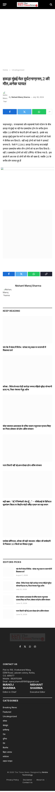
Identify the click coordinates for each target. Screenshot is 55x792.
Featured (7, 712)
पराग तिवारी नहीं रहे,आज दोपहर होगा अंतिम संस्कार (22, 465)
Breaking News (10, 707)
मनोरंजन (6, 756)
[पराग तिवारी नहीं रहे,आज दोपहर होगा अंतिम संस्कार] (27, 448)
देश (4, 743)
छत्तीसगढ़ (6, 730)
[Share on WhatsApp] (39, 111)
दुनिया (5, 738)
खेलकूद (5, 725)
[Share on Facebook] (10, 111)
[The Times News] (27, 4)
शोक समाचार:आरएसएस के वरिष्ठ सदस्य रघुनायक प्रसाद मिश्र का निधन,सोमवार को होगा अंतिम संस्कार (27, 427)
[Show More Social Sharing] (49, 111)
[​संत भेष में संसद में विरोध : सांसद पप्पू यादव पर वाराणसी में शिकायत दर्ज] (27, 329)
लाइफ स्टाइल (7, 761)
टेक (4, 734)
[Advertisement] (27, 39)
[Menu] (4, 4)
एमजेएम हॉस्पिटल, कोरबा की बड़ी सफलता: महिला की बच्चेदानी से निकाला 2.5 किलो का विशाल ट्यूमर (27, 542)
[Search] (50, 4)
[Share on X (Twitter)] (24, 111)
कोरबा (5, 721)
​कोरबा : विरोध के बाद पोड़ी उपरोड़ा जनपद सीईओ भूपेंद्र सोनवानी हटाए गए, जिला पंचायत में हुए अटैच (27, 388)
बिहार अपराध (7, 752)
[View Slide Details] (27, 234)
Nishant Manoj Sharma (20, 97)
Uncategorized (10, 716)
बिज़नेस (5, 747)
